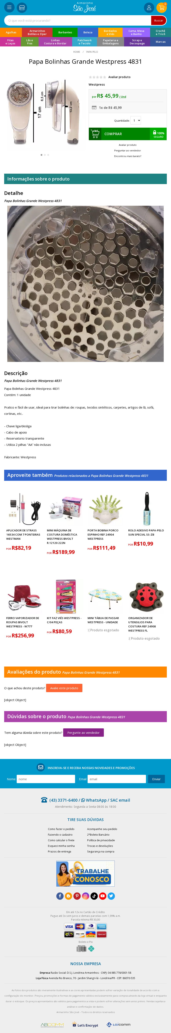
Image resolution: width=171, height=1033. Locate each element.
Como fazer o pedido (61, 829)
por (9, 548)
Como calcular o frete (61, 840)
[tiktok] (94, 896)
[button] (41, 155)
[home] (84, 11)
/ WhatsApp (92, 800)
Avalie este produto (64, 688)
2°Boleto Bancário (98, 834)
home (77, 51)
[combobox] (85, 20)
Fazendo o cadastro (60, 834)
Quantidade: (122, 120)
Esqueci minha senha (61, 846)
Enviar (156, 779)
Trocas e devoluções (100, 846)
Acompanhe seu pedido (102, 829)
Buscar (158, 20)
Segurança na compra (100, 851)
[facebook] (60, 896)
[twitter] (111, 896)
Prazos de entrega (59, 851)
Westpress (97, 84)
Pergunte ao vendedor (83, 732)
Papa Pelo (92, 51)
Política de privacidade (101, 840)
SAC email (120, 800)
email (83, 779)
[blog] (68, 896)
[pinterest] (77, 896)
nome (11, 779)
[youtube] (102, 896)
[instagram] (85, 896)
